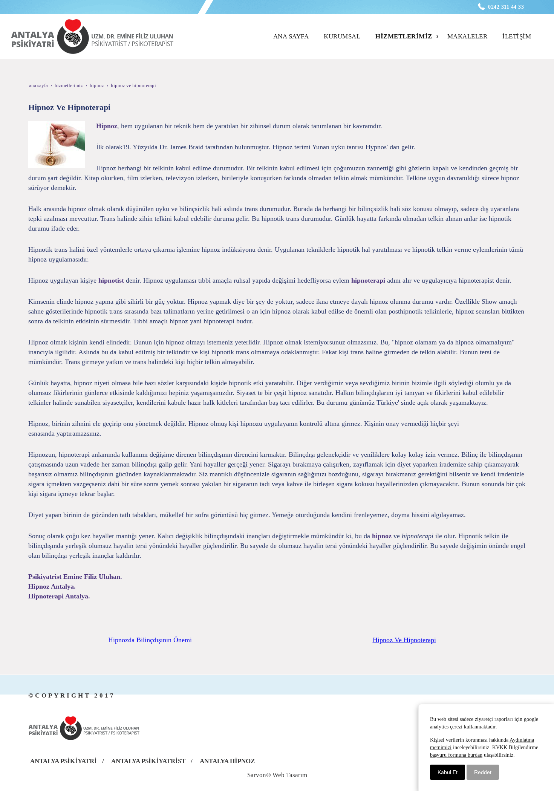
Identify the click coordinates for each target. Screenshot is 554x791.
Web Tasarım (289, 775)
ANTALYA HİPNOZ (227, 761)
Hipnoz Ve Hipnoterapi (404, 640)
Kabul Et (448, 772)
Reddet (482, 772)
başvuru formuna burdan (456, 755)
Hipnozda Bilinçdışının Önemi (150, 640)
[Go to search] (538, 29)
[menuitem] (293, 36)
